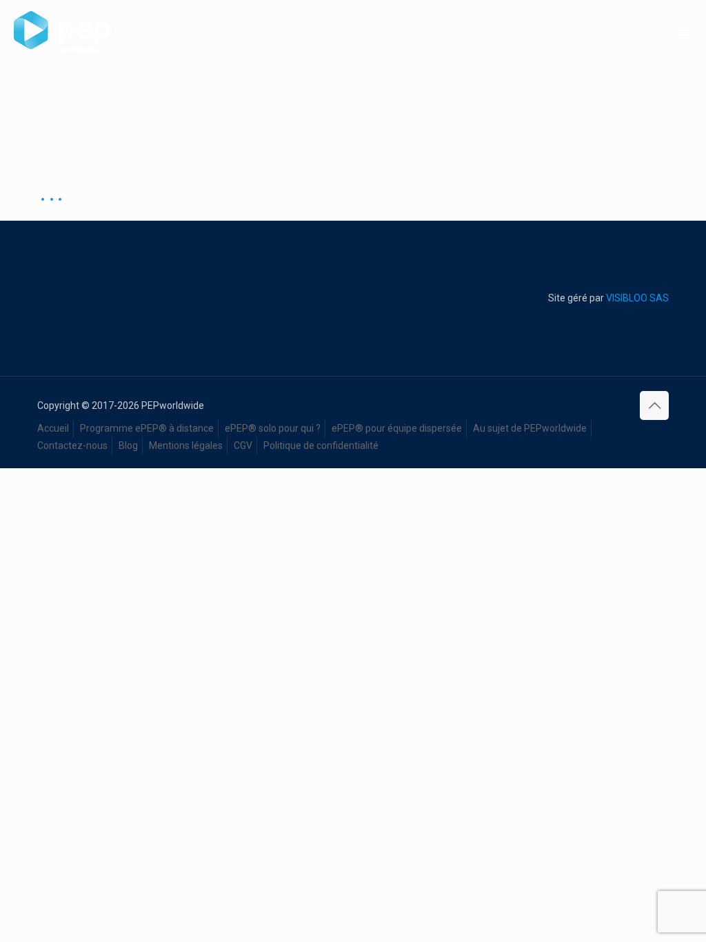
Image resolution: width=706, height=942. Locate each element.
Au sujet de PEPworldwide (530, 428)
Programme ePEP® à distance (147, 428)
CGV (243, 445)
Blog (128, 445)
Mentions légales (186, 445)
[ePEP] (62, 31)
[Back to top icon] (654, 405)
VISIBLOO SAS (636, 297)
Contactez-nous (72, 445)
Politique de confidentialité (321, 445)
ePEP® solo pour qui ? (273, 428)
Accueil (53, 428)
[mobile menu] (684, 31)
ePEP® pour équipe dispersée (397, 428)
